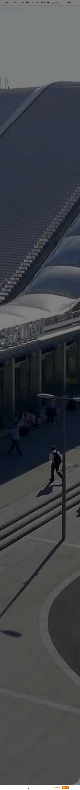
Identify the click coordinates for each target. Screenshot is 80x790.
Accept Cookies (65, 787)
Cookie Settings (57, 787)
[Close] (78, 787)
